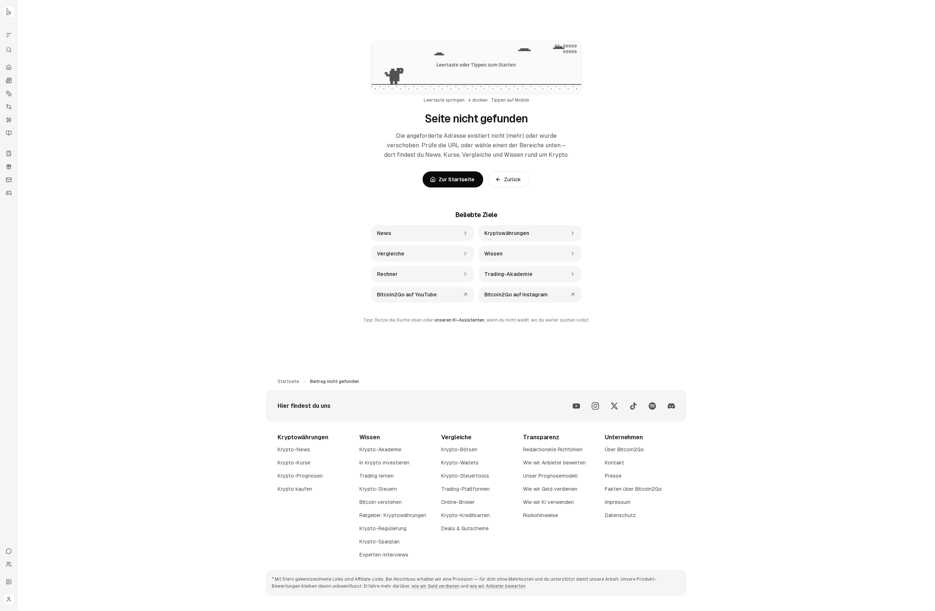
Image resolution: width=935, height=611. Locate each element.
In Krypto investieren (384, 463)
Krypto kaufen (295, 489)
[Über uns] (9, 564)
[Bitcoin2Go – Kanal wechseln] (9, 12)
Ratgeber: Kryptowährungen (392, 515)
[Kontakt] (9, 551)
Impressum (617, 502)
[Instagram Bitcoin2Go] (595, 406)
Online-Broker (458, 502)
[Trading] (9, 120)
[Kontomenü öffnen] (9, 599)
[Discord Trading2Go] (671, 406)
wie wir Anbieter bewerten (498, 586)
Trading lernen (376, 476)
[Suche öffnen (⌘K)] (9, 50)
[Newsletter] (9, 180)
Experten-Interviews (383, 555)
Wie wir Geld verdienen (550, 489)
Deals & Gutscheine (465, 528)
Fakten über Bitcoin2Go (633, 489)
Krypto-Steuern (378, 489)
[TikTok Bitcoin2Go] (633, 406)
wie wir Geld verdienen (435, 586)
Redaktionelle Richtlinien (553, 449)
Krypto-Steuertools (465, 476)
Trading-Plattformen (465, 489)
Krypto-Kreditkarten (465, 515)
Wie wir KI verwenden (548, 502)
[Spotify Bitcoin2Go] (652, 406)
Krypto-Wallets (459, 463)
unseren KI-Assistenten (459, 320)
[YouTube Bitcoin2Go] (576, 406)
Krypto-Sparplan (379, 541)
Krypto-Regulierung (383, 528)
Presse (613, 476)
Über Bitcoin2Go (624, 449)
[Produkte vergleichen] (9, 35)
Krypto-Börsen (459, 449)
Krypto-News (294, 449)
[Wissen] (9, 133)
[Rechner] (9, 153)
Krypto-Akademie (380, 449)
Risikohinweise (540, 515)
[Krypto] (9, 93)
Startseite (288, 381)
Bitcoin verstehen (380, 502)
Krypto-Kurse (294, 463)
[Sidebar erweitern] (9, 582)
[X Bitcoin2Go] (614, 406)
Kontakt (614, 463)
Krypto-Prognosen (300, 476)
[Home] (9, 67)
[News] (9, 80)
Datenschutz (620, 515)
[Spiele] (9, 193)
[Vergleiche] (9, 107)
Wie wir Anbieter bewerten (554, 463)
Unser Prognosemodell (550, 476)
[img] (476, 67)
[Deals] (9, 166)
